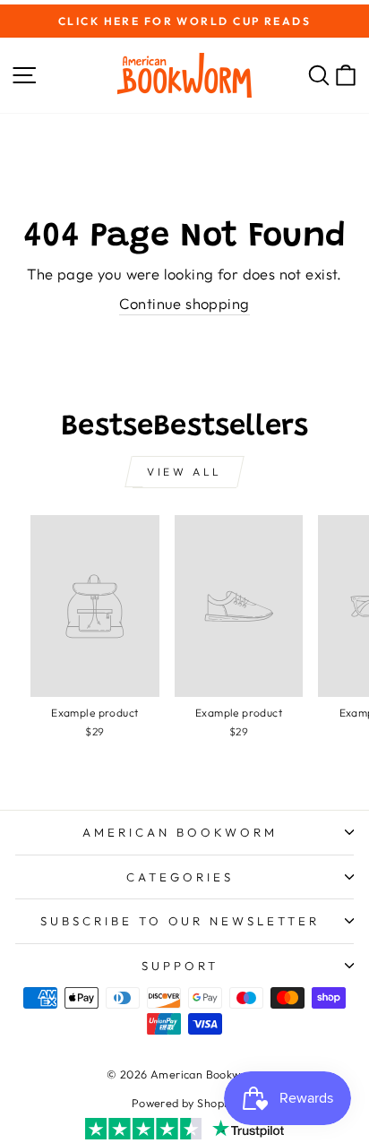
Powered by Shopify (184, 1103)
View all (184, 471)
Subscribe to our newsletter (180, 921)
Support (180, 965)
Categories (180, 877)
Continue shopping (184, 303)
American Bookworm (180, 832)
